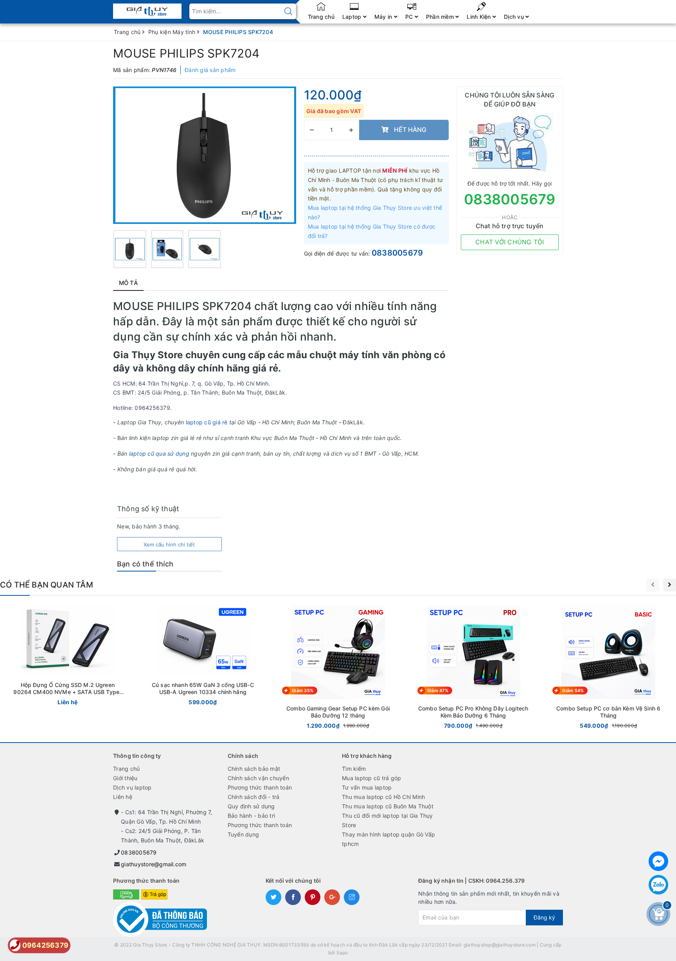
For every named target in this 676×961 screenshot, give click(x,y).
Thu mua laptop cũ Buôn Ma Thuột (387, 806)
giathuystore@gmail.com (154, 864)
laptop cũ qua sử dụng (159, 453)
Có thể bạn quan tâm (46, 585)
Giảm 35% (302, 690)
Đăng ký (544, 917)
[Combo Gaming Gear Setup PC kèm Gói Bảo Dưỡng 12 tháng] (338, 668)
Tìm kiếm (354, 768)
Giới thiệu (125, 778)
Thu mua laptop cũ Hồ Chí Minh (383, 796)
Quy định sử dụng (251, 806)
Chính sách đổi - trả (254, 796)
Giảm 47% (437, 690)
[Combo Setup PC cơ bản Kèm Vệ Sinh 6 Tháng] (608, 668)
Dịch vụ (514, 16)
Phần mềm (440, 16)
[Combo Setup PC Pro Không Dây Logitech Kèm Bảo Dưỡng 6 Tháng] (473, 668)
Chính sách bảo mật (254, 768)
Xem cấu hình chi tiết (169, 544)
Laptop (352, 16)
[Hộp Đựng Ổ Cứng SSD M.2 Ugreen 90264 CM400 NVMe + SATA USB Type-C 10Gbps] (67, 657)
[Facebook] (658, 861)
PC (410, 16)
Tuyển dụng (243, 834)
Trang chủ (321, 16)
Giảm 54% (573, 690)
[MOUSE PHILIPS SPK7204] (129, 249)
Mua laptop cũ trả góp (371, 778)
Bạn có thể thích (145, 564)
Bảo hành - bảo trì (251, 815)
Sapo (342, 953)
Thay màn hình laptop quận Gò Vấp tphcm (388, 839)
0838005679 (397, 253)
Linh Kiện (480, 16)
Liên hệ (122, 796)
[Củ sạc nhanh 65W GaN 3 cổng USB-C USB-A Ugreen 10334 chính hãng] (203, 657)
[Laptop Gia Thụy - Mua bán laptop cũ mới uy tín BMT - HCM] (147, 8)
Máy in (384, 16)
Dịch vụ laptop (132, 787)
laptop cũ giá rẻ (207, 422)
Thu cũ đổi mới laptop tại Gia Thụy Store (387, 820)
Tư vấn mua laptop (367, 787)
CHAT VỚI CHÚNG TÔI (509, 242)
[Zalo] (658, 884)
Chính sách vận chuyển (258, 778)
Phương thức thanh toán (260, 787)
